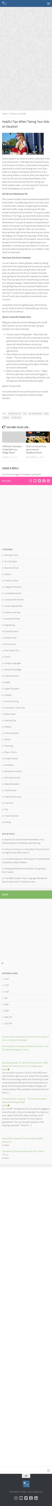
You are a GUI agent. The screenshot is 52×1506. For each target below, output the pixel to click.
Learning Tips (10, 720)
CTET (7, 985)
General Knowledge (13, 669)
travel (46, 413)
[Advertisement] (26, 33)
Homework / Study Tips (15, 707)
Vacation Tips (16, 417)
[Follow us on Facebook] (43, 480)
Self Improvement (12, 777)
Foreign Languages (13, 663)
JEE (6, 998)
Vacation (6, 417)
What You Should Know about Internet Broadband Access (36, 449)
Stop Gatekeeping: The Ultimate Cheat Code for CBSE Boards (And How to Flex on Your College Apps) (25, 1064)
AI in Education (11, 561)
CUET (7, 992)
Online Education (12, 733)
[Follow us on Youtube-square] (35, 480)
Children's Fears (11, 580)
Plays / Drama (11, 752)
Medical (8, 727)
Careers (8, 574)
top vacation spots (35, 413)
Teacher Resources (13, 796)
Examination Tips (12, 650)
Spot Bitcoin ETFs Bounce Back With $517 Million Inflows (23, 1153)
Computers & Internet (14, 599)
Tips (24, 413)
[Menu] (48, 3)
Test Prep (9, 803)
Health (7, 682)
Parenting (9, 746)
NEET (7, 1011)
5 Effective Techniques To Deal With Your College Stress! (12, 449)
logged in (18, 474)
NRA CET (8, 1017)
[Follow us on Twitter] (39, 480)
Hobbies (8, 695)
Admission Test (11, 555)
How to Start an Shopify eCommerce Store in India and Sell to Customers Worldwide (25, 1038)
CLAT (7, 979)
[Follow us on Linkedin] (48, 480)
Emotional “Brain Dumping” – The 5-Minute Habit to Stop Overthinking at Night (24, 1100)
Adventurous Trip (15, 413)
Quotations (9, 765)
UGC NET (8, 1023)
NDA (7, 1004)
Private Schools (11, 758)
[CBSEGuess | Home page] (5, 3)
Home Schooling (12, 701)
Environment (10, 644)
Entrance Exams (11, 631)
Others (8, 739)
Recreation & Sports (13, 771)
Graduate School (12, 676)
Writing (8, 822)
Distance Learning (12, 612)
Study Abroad (10, 790)
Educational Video (12, 618)
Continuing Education (14, 606)
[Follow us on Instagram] (30, 480)
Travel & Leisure (18, 114)
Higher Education (12, 688)
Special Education (12, 784)
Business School (12, 568)
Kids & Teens (10, 714)
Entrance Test (11, 638)
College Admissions (13, 587)
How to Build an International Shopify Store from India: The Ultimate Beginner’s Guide (25, 1048)
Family (5, 114)
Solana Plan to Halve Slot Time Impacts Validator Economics (22, 1140)
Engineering (10, 625)
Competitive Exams (13, 593)
